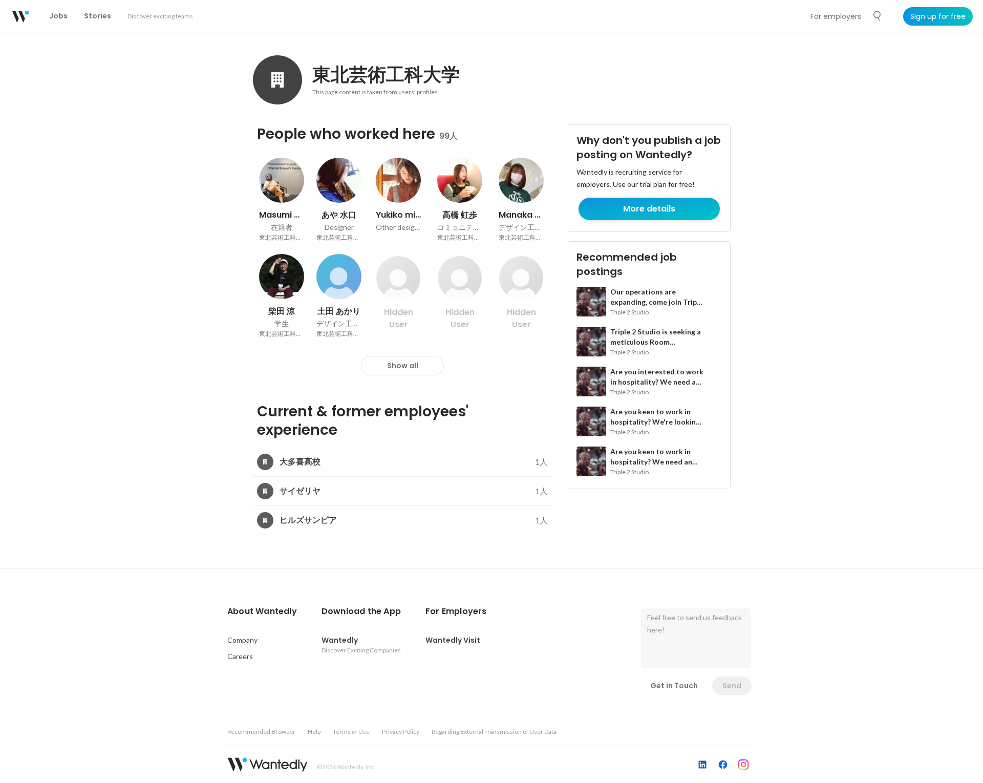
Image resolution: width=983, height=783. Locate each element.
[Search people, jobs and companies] (877, 16)
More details (649, 209)
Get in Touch (674, 686)
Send (731, 686)
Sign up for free (938, 16)
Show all (402, 366)
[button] (262, 611)
